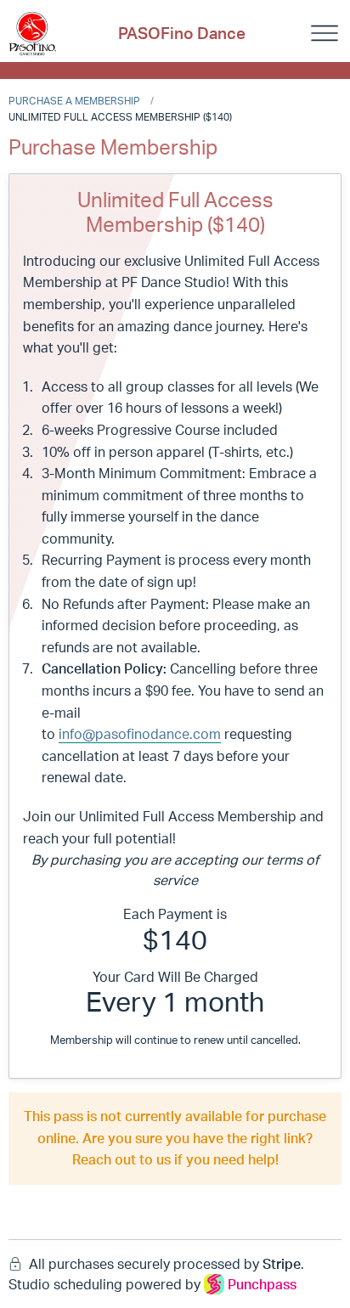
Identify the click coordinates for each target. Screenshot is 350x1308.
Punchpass (262, 1284)
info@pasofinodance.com (140, 733)
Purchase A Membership (74, 100)
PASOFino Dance (182, 33)
